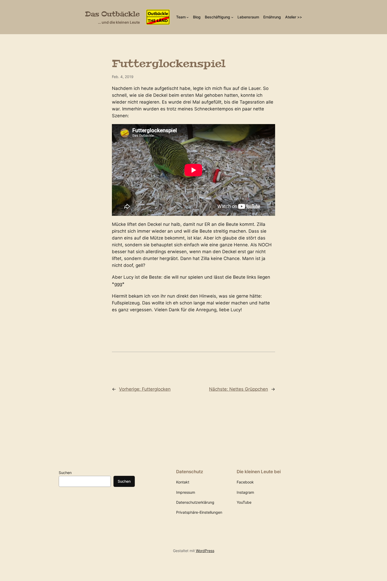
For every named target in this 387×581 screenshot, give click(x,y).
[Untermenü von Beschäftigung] (232, 17)
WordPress (205, 550)
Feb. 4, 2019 (122, 76)
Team (181, 17)
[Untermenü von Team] (187, 17)
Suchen (65, 472)
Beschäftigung (217, 17)
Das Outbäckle (112, 14)
